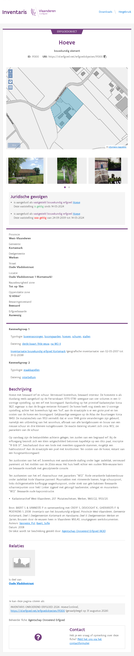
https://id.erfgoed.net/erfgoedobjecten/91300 (38, 610)
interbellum (29, 377)
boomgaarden (52, 336)
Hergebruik (125, 11)
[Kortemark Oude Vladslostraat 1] (25, 171)
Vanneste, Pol (27, 523)
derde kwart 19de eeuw (35, 343)
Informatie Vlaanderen (117, 147)
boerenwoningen (33, 336)
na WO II (56, 343)
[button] (65, 187)
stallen (86, 336)
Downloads (105, 11)
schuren (76, 336)
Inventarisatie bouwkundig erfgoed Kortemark (38, 351)
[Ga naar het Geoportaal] (10, 82)
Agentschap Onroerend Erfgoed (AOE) (84, 531)
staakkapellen (32, 370)
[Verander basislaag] (10, 87)
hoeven (66, 336)
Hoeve (76, 202)
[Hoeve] (108, 171)
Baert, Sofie (43, 523)
